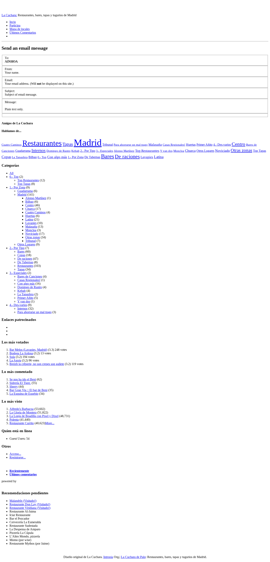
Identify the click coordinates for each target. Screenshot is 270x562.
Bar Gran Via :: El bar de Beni (28, 390)
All (11, 173)
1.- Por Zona (76, 157)
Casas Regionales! (174, 144)
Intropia (108, 557)
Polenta (14, 419)
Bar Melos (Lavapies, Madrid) (28, 349)
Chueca (190, 151)
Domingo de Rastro (58, 150)
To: (7, 58)
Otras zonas (241, 150)
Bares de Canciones (29, 276)
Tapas (67, 144)
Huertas (191, 144)
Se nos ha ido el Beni (22, 379)
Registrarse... (17, 457)
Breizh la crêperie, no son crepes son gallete (36, 364)
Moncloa (178, 150)
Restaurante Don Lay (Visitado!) (29, 504)
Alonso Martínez (124, 150)
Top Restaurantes (147, 151)
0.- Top (42, 157)
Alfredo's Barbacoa (21, 409)
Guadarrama (23, 150)
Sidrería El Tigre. (20, 383)
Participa (14, 25)
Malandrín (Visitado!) (22, 500)
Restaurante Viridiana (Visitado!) (29, 508)
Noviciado (222, 151)
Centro (238, 144)
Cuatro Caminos (12, 144)
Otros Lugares (205, 151)
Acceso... (15, 453)
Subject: (10, 91)
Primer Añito (204, 144)
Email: (9, 80)
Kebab (75, 150)
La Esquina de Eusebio (23, 393)
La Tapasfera (20, 157)
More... (49, 423)
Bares (107, 156)
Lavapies (147, 157)
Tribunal (107, 144)
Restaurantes (42, 143)
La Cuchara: (9, 15)
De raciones (127, 156)
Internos (38, 150)
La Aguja (15, 360)
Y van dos (166, 150)
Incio (12, 22)
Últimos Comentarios (22, 32)
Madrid (88, 142)
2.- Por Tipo (87, 150)
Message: (10, 102)
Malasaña (155, 144)
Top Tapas (259, 151)
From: (8, 69)
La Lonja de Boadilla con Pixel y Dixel (34, 416)
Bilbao (32, 157)
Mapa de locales (19, 29)
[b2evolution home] (9, 485)
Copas (6, 157)
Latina (158, 157)
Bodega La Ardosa (21, 353)
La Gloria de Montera (23, 412)
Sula (12, 357)
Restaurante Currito (21, 423)
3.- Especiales (104, 150)
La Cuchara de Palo (133, 557)
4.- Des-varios (222, 144)
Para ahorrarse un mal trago (131, 144)
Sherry (13, 386)
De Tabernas (92, 157)
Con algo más (57, 157)
